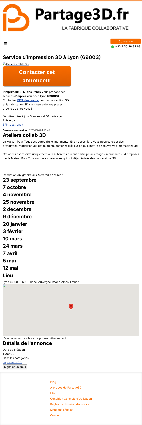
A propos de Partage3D (66, 387)
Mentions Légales (61, 409)
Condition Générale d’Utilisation (71, 398)
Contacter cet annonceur (37, 76)
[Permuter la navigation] (5, 43)
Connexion (126, 41)
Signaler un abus (15, 367)
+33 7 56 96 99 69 (127, 46)
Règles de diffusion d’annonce (69, 404)
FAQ (52, 393)
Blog (53, 382)
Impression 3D (12, 362)
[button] (71, 306)
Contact (55, 415)
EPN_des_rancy (28, 100)
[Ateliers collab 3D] (16, 63)
